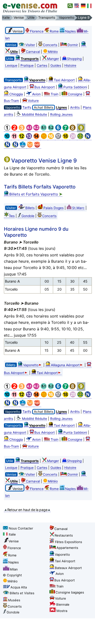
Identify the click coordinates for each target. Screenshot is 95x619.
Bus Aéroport (44, 87)
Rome (54, 31)
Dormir (72, 45)
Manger (53, 59)
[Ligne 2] (15, 130)
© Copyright (12, 575)
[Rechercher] (70, 5)
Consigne (75, 94)
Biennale (62, 604)
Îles (12, 216)
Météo (53, 52)
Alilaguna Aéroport (65, 365)
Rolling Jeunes (61, 114)
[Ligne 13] (29, 138)
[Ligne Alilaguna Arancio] (30, 147)
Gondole (27, 216)
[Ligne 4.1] (29, 130)
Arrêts (75, 107)
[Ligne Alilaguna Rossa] (37, 147)
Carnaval (33, 52)
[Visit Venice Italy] (77, 5)
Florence (37, 31)
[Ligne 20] (73, 138)
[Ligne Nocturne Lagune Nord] (15, 147)
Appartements (67, 548)
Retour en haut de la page (27, 510)
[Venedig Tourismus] (83, 5)
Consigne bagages (70, 592)
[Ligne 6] (58, 130)
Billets (30, 208)
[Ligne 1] (7, 130)
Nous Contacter (21, 528)
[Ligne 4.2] (36, 130)
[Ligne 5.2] (51, 130)
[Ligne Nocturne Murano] (8, 147)
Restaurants (64, 535)
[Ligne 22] (80, 138)
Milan (14, 569)
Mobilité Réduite (34, 114)
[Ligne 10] (7, 138)
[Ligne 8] (73, 130)
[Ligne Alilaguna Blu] (23, 147)
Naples (70, 31)
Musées (14, 600)
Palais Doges (53, 208)
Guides (55, 65)
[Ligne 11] (15, 138)
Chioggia (16, 94)
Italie (12, 534)
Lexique (11, 65)
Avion (36, 94)
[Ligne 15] (44, 138)
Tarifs (26, 107)
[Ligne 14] (36, 138)
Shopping (74, 59)
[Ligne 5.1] (44, 130)
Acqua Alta (18, 587)
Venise (14, 541)
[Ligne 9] (81, 130)
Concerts (50, 45)
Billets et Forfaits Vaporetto (35, 194)
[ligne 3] (22, 130)
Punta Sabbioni (75, 87)
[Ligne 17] (58, 138)
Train (54, 94)
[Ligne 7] (66, 130)
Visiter (30, 45)
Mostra (62, 611)
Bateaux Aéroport (68, 568)
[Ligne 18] (66, 138)
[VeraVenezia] (89, 5)
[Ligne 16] (51, 138)
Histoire (70, 65)
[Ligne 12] (22, 138)
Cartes (42, 65)
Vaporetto (30, 365)
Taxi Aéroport (64, 80)
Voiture (33, 101)
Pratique (27, 65)
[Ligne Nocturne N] (88, 138)
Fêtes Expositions (68, 542)
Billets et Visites (22, 593)
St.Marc (78, 208)
